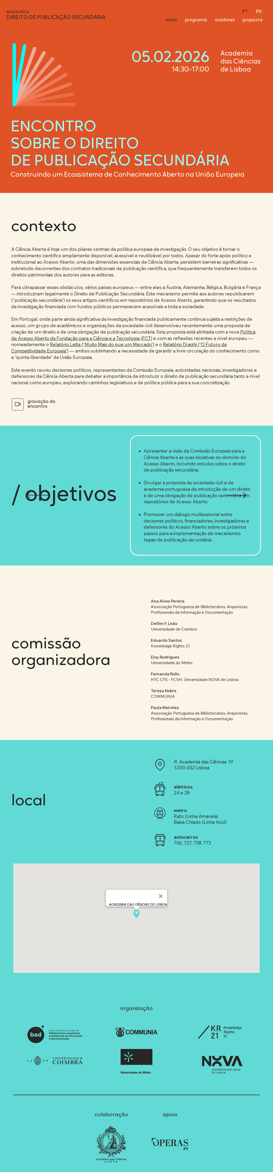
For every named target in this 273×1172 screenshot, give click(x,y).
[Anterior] (38, 495)
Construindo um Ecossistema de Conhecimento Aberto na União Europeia (127, 175)
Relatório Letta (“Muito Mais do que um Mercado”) (102, 344)
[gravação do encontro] (18, 404)
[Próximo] (235, 495)
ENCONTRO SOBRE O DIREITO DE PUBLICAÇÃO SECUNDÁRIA (120, 144)
